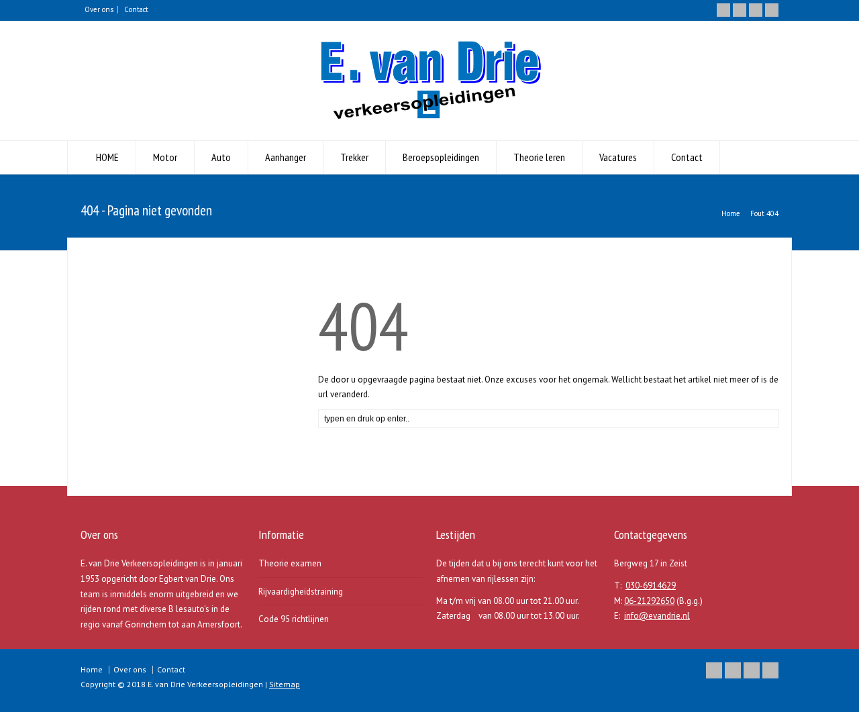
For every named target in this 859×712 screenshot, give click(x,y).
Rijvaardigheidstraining (300, 591)
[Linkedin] (755, 10)
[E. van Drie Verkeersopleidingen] (429, 115)
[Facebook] (739, 10)
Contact (136, 9)
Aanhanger (285, 157)
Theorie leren (539, 157)
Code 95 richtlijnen (293, 619)
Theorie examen (289, 563)
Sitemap (284, 684)
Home (92, 669)
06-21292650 (649, 601)
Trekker (354, 157)
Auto (221, 157)
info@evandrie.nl (657, 615)
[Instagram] (771, 10)
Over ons (99, 9)
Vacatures (618, 157)
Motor (165, 157)
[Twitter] (723, 10)
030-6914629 (650, 585)
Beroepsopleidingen (441, 157)
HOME (107, 157)
